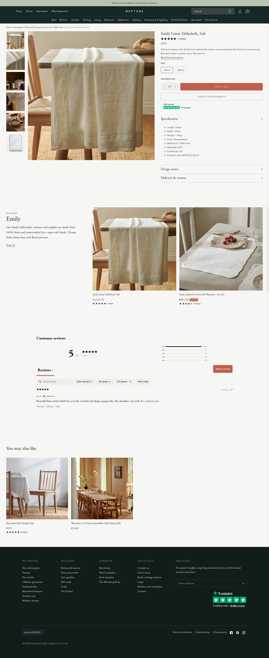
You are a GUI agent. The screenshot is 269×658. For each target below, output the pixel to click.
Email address (185, 579)
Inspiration (42, 11)
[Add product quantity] (164, 86)
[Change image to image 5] (15, 122)
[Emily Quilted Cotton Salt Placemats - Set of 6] (221, 249)
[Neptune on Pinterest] (237, 633)
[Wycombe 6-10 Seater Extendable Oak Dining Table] (102, 488)
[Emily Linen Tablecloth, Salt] (134, 249)
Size (163, 63)
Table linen (58, 27)
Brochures (104, 567)
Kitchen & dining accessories (38, 27)
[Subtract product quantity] (175, 86)
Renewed (196, 19)
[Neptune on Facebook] (231, 633)
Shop (19, 11)
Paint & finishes (179, 19)
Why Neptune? (60, 11)
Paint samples (106, 577)
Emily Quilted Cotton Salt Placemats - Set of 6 (201, 294)
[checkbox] (143, 382)
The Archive (211, 19)
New (53, 19)
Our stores (28, 577)
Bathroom (123, 19)
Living (97, 19)
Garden (75, 19)
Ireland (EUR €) (32, 632)
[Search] (230, 11)
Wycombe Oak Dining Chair (20, 523)
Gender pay (28, 595)
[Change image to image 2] (15, 60)
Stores (29, 11)
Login (141, 581)
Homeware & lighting (155, 19)
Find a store (144, 572)
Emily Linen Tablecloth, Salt (106, 294)
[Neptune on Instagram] (244, 633)
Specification (169, 119)
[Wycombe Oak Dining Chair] (37, 488)
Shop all (10, 245)
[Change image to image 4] (15, 101)
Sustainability (29, 586)
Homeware (18, 27)
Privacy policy (220, 632)
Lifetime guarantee (32, 581)
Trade (64, 586)
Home (9, 27)
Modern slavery (30, 600)
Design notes (169, 169)
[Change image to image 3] (15, 81)
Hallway (136, 19)
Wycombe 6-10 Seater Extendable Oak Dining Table (96, 523)
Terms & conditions (182, 632)
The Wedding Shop (109, 581)
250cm (180, 70)
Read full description (172, 57)
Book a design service (149, 577)
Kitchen (63, 19)
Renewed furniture (32, 591)
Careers (142, 591)
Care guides (67, 577)
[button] (184, 346)
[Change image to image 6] (15, 142)
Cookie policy (202, 632)
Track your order (69, 572)
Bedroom (109, 19)
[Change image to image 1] (15, 40)
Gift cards (66, 581)
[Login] (240, 11)
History (26, 572)
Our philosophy (30, 567)
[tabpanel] (134, 399)
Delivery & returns (173, 178)
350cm (166, 70)
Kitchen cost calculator (150, 586)
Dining (86, 19)
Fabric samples (107, 572)
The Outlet (67, 591)
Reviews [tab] (45, 370)
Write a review (223, 369)
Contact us (143, 567)
